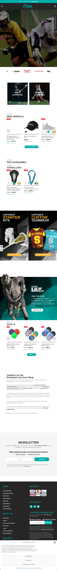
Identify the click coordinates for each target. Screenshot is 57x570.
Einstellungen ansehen (28, 564)
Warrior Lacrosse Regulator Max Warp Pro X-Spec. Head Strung (14, 189)
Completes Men (7, 490)
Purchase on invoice (28, 1)
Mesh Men (5, 501)
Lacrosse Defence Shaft (39, 385)
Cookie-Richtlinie (19, 568)
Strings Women (7, 508)
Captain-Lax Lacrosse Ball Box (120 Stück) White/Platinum (48, 138)
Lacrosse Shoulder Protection (13, 388)
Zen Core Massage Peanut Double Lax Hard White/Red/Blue (48, 345)
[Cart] (55, 6)
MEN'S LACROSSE (20, 454)
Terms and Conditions (9, 523)
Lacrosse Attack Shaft (12, 386)
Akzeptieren (28, 556)
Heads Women (7, 498)
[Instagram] (34, 507)
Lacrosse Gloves (45, 386)
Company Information (37, 568)
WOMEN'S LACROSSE (34, 454)
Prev (8, 130)
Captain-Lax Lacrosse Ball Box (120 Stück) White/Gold (31, 138)
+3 (13, 132)
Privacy (5, 520)
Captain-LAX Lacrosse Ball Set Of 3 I (12, 344)
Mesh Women (6, 503)
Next (54, 130)
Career (5, 528)
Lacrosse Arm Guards (27, 388)
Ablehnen (28, 560)
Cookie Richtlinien (8, 531)
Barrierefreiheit (7, 533)
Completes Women (8, 493)
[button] (55, 542)
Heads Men (6, 496)
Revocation (6, 525)
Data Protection (27, 568)
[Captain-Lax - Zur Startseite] (28, 6)
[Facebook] (31, 507)
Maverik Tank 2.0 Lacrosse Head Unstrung (31, 188)
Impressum (6, 518)
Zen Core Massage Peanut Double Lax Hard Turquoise (31, 345)
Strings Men (6, 506)
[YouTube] (38, 507)
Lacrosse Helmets (44, 388)
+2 (13, 183)
